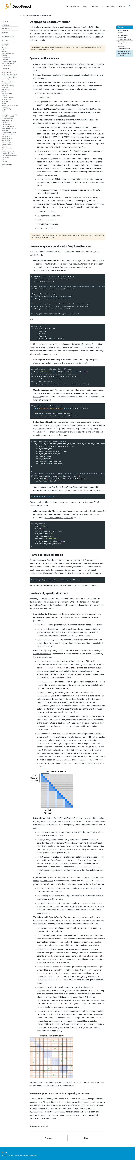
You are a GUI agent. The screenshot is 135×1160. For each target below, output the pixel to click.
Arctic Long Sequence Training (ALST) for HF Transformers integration (9, 153)
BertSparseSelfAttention (76, 264)
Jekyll (24, 1155)
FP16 (3, 49)
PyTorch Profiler (6, 109)
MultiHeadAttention (75, 105)
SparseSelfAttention (82, 344)
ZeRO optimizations (8, 53)
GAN (3, 111)
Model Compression (8, 63)
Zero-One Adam (7, 138)
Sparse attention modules (123, 31)
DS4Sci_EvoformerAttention (10, 105)
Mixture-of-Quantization (9, 128)
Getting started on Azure (9, 74)
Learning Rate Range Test (9, 114)
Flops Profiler (6, 57)
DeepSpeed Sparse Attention (87, 67)
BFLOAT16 (5, 51)
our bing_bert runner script (53, 502)
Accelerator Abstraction (9, 76)
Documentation (108, 6)
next (37, 40)
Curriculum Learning (8, 97)
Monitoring (5, 59)
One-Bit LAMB (6, 140)
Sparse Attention (7, 148)
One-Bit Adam (6, 136)
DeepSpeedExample (66, 115)
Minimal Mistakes (32, 1155)
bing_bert (34, 255)
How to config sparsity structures (124, 47)
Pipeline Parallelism (7, 142)
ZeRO (3, 159)
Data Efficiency (6, 65)
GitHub (122, 6)
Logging (4, 55)
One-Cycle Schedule (8, 134)
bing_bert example (67, 432)
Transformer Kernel (7, 149)
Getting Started (72, 6)
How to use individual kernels (124, 43)
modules (82, 573)
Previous (48, 1138)
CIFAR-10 (5, 95)
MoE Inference (6, 124)
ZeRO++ (4, 161)
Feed (5, 1152)
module (38, 428)
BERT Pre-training (7, 93)
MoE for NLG (5, 122)
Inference (5, 113)
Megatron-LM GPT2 (8, 116)
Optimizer (5, 48)
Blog (85, 6)
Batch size (5, 46)
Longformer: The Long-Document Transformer (56, 821)
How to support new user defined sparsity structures (124, 53)
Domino (4, 103)
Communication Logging (9, 61)
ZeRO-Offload (6, 157)
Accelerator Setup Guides (9, 78)
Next (86, 1138)
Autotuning (5, 44)
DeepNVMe (5, 101)
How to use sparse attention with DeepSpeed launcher (124, 37)
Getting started (6, 72)
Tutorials (94, 6)
